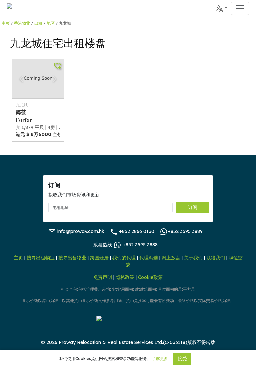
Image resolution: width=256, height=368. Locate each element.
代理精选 (148, 258)
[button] (221, 8)
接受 (182, 359)
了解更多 (160, 358)
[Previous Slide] (21, 79)
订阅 (192, 207)
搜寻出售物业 (72, 258)
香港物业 (22, 23)
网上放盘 (171, 258)
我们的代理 (124, 258)
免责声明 (102, 277)
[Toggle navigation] (240, 8)
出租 (38, 23)
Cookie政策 (150, 277)
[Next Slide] (54, 79)
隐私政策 (125, 277)
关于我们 (193, 258)
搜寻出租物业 (41, 258)
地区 (51, 23)
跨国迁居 (99, 258)
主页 (6, 23)
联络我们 (215, 258)
